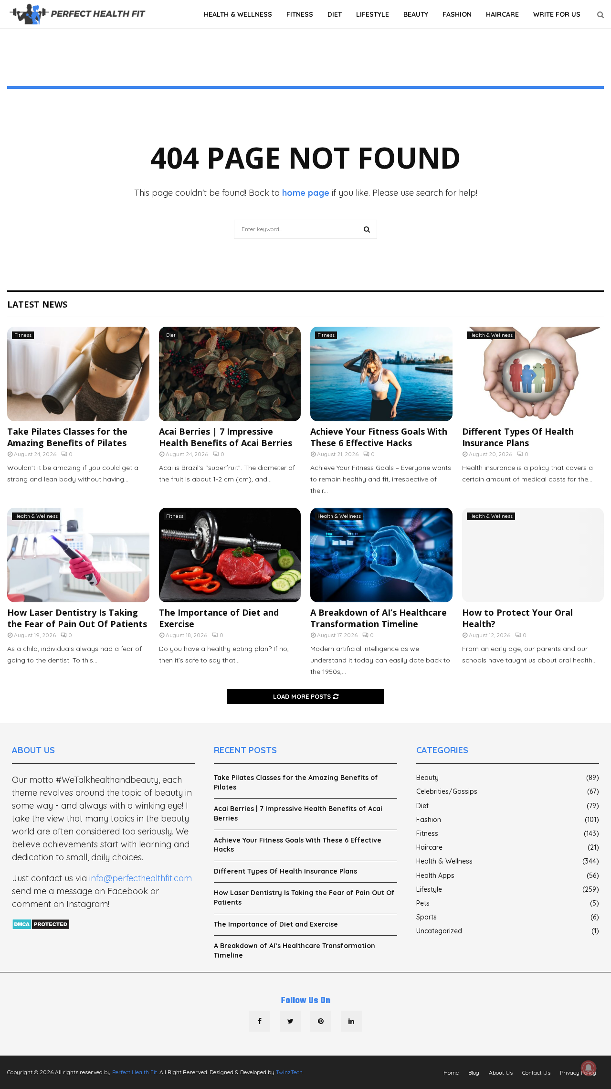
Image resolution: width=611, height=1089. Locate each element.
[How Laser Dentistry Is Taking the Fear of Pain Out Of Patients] (78, 555)
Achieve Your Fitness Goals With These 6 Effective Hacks (378, 437)
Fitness (299, 14)
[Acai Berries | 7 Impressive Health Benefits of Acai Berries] (230, 374)
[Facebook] (259, 1021)
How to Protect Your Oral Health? (517, 618)
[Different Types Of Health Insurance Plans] (533, 374)
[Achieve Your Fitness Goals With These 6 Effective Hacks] (381, 374)
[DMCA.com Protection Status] (41, 924)
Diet (334, 14)
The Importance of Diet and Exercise (219, 618)
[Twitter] (290, 1021)
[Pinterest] (320, 1021)
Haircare (502, 14)
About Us (501, 1072)
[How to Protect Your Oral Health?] (533, 555)
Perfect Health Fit (134, 1072)
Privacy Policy (578, 1072)
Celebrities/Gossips (446, 791)
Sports (426, 917)
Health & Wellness (238, 14)
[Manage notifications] (588, 1068)
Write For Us (556, 14)
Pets (423, 903)
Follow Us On (305, 1001)
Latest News (37, 304)
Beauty (415, 14)
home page (305, 192)
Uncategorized (439, 931)
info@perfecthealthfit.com (140, 878)
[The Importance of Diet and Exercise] (230, 555)
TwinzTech (289, 1072)
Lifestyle (372, 14)
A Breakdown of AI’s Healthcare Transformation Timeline (378, 618)
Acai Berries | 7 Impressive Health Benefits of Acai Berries (225, 437)
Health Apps (435, 875)
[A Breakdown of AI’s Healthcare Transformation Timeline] (381, 555)
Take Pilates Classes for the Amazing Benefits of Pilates (67, 437)
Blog (473, 1072)
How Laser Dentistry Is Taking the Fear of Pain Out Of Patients (77, 618)
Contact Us (536, 1072)
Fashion (457, 14)
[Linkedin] (351, 1021)
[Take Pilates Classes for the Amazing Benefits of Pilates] (78, 374)
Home (451, 1072)
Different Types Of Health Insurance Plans (518, 437)
